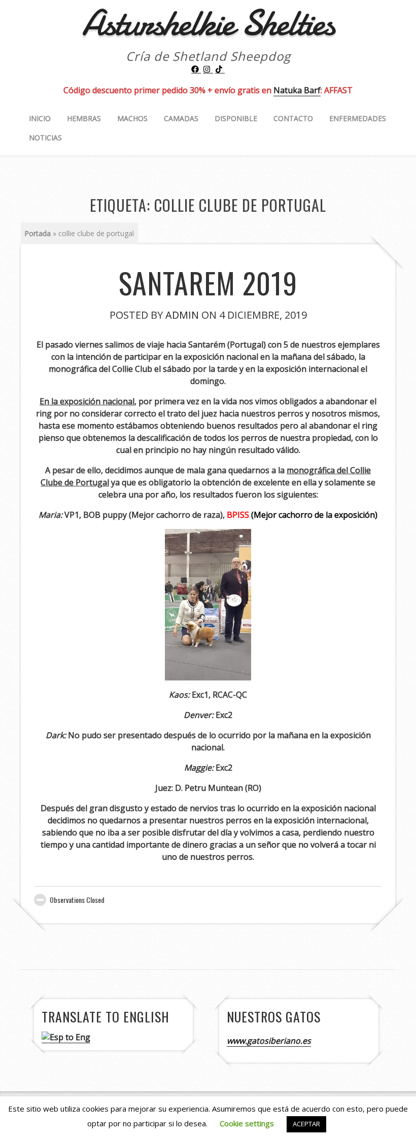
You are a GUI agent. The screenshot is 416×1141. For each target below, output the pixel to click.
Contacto (293, 118)
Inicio (40, 118)
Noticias (45, 137)
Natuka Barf (297, 90)
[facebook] (196, 69)
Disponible (236, 118)
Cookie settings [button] (247, 1123)
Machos (132, 118)
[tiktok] (220, 69)
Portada (37, 233)
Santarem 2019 (208, 282)
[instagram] (208, 69)
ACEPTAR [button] (306, 1123)
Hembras (84, 118)
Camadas (181, 118)
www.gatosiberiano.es (269, 1040)
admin (182, 315)
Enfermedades (357, 118)
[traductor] (66, 1037)
